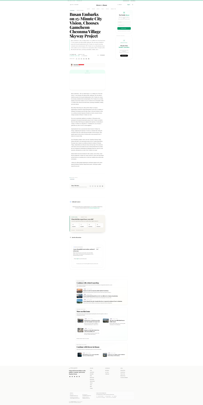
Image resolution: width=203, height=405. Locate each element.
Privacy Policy (122, 370)
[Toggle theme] (133, 5)
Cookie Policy (122, 372)
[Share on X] (76, 59)
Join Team (107, 372)
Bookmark (103, 55)
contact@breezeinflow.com (86, 395)
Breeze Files (92, 377)
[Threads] (77, 377)
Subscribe (123, 28)
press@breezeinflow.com (74, 395)
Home (91, 370)
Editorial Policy (122, 375)
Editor (91, 386)
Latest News (92, 372)
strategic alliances (133, 0)
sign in (78, 258)
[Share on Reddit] (84, 59)
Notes (91, 375)
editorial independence (126, 0)
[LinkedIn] (79, 377)
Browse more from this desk (83, 338)
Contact (91, 388)
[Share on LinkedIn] (81, 59)
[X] (70, 377)
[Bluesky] (74, 377)
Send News (107, 370)
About (91, 384)
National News (92, 381)
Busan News (92, 379)
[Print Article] (86, 59)
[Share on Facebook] (79, 59)
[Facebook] (72, 377)
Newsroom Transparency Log (94, 207)
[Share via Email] (89, 59)
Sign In (128, 4)
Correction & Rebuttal (124, 377)
